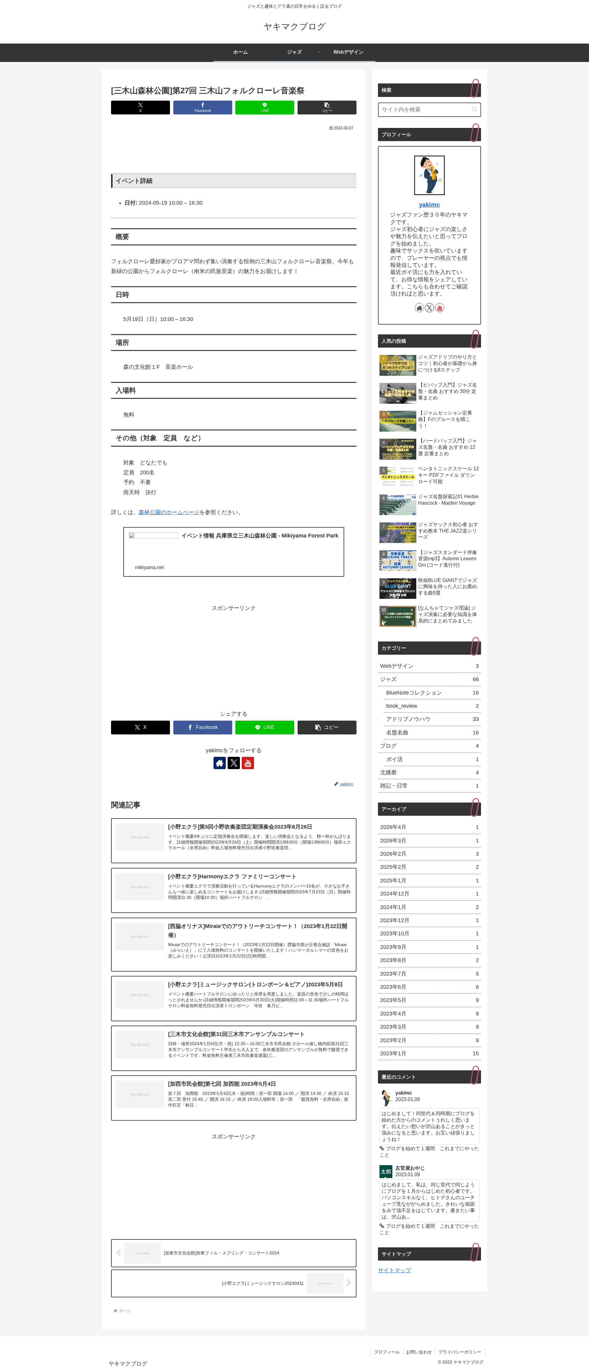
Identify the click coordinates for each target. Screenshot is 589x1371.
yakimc (429, 204)
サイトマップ (394, 1270)
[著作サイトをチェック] (220, 763)
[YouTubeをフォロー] (248, 763)
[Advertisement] (233, 149)
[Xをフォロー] (234, 763)
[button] (327, 107)
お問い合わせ (419, 1352)
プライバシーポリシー (459, 1352)
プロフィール (387, 1352)
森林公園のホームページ (169, 512)
